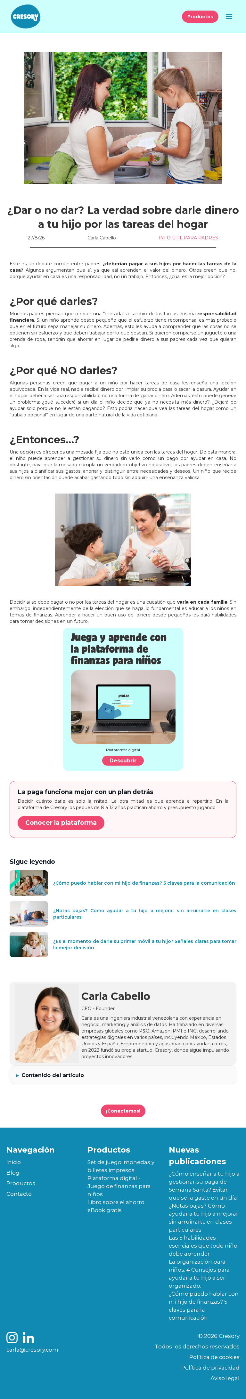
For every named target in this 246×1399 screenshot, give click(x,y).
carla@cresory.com (32, 1350)
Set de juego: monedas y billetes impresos (120, 1166)
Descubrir (123, 761)
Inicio (13, 1162)
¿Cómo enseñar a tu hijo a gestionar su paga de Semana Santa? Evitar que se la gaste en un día (204, 1185)
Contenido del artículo (52, 1075)
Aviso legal (225, 1378)
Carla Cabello (101, 238)
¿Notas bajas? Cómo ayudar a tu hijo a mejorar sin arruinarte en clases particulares (203, 1217)
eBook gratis (104, 1210)
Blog (13, 1173)
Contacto (19, 1194)
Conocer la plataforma (61, 822)
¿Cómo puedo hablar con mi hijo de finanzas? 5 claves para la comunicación (204, 1305)
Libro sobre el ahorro (115, 1202)
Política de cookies (214, 1357)
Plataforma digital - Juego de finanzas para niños (119, 1186)
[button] (229, 16)
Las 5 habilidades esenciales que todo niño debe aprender (203, 1245)
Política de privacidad (210, 1367)
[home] (25, 16)
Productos (200, 17)
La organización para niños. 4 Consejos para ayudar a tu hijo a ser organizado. (199, 1273)
